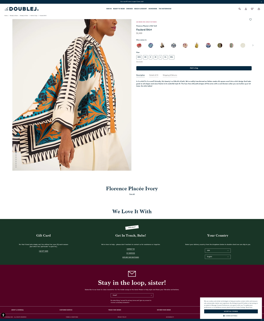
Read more (249, 307)
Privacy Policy (122, 317)
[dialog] (231, 308)
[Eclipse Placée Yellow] (219, 45)
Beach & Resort (140, 9)
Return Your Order (164, 310)
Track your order (114, 310)
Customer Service (66, 310)
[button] (231, 316)
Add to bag (194, 68)
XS (145, 57)
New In (109, 9)
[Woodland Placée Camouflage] (231, 45)
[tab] (140, 75)
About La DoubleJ (17, 310)
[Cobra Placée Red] (139, 45)
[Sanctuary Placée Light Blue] (162, 45)
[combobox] (218, 251)
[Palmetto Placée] (173, 45)
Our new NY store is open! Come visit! (132, 1)
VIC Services (130, 253)
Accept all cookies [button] (231, 311)
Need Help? (132, 227)
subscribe (151, 295)
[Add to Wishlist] (250, 19)
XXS (139, 57)
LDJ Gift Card (43, 251)
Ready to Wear (119, 9)
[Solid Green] (196, 45)
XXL (171, 57)
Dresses (129, 9)
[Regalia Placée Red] (150, 45)
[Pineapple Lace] (242, 45)
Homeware (152, 9)
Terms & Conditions (72, 317)
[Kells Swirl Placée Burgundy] (185, 45)
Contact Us (131, 249)
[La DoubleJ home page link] (21, 9)
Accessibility (170, 317)
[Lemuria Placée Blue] (208, 45)
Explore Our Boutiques (130, 257)
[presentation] (140, 75)
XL (165, 57)
